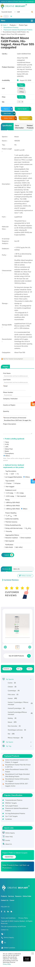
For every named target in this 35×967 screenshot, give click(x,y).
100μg (21, 92)
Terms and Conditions (8, 918)
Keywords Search (7, 12)
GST (12, 474)
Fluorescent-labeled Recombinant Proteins (18, 30)
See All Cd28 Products (16, 656)
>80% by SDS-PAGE (12, 502)
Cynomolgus (12, 690)
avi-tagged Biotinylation (13, 477)
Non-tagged (9, 486)
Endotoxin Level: (11, 490)
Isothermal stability (12, 519)
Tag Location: (10, 481)
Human (10, 698)
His (6, 474)
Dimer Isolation (26, 538)
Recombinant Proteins (11, 27)
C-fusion (8, 483)
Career (12, 900)
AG (16, 515)
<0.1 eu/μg (20, 493)
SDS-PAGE (9, 547)
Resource (18, 896)
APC (6, 447)
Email (6, 386)
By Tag (8, 746)
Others (7, 456)
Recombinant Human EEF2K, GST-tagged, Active (16, 783)
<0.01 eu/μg (9, 496)
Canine (10, 683)
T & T (8, 515)
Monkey (10, 718)
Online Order (8, 118)
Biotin (7, 451)
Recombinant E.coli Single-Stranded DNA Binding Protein (17, 773)
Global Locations (9, 947)
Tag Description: (11, 471)
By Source (9, 742)
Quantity (6, 411)
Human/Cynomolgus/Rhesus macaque (17, 713)
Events (7, 840)
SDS (18, 668)
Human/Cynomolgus (15, 708)
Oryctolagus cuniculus (15, 730)
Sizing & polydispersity (13, 525)
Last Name (7, 379)
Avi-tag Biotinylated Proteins (15, 813)
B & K (28, 528)
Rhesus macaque (13, 738)
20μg (21, 85)
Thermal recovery (11, 522)
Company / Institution (10, 398)
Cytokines (8, 819)
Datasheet (6, 668)
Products (4, 896)
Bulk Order (7, 113)
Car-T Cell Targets (11, 816)
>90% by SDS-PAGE (12, 505)
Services (11, 896)
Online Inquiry (10, 833)
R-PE (7, 444)
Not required (21, 496)
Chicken (10, 687)
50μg (21, 88)
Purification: (9, 544)
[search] (32, 12)
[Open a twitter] (4, 911)
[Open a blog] (11, 911)
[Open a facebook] (1, 911)
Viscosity (8, 531)
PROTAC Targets (11, 803)
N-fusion (17, 483)
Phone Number (8, 392)
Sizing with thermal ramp (14, 528)
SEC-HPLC (19, 547)
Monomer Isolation (11, 538)
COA (28, 668)
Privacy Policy (7, 964)
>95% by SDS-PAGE (12, 509)
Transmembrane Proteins (13, 800)
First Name (7, 373)
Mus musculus (12, 726)
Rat (9, 734)
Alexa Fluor (9, 449)
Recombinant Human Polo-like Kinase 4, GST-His (18, 764)
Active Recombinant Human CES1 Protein (16, 769)
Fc (18, 474)
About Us (8, 844)
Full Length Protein (11, 806)
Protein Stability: (11, 513)
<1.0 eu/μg (9, 493)
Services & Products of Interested (15, 418)
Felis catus (11, 694)
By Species (10, 679)
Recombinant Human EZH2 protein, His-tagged (17, 778)
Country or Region (9, 405)
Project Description (9, 424)
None (7, 442)
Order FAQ (9, 836)
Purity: (7, 500)
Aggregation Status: (12, 535)
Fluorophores (9, 453)
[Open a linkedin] (8, 911)
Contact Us (4, 900)
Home (4, 25)
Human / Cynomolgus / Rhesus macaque (18, 703)
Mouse (10, 722)
